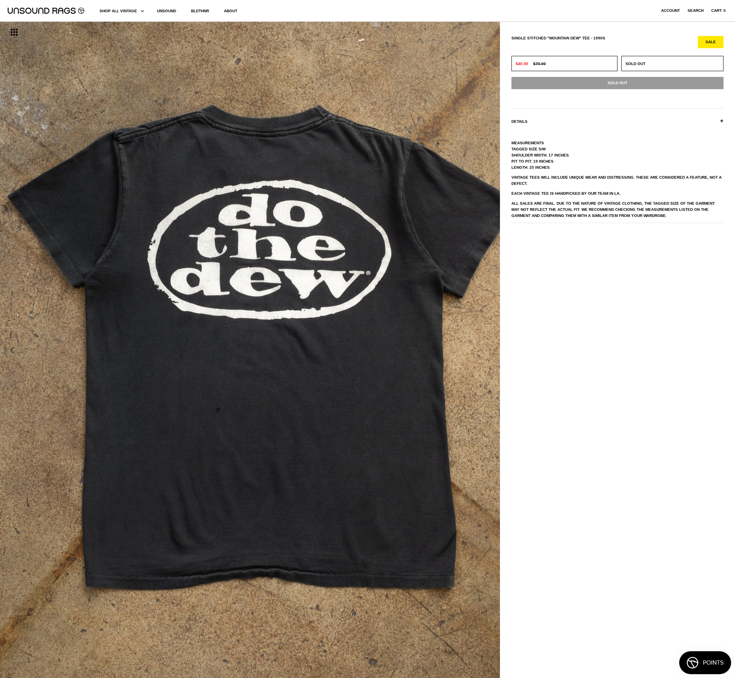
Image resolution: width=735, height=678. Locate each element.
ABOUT (230, 11)
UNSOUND (166, 11)
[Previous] (12, 350)
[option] (125, 350)
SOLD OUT (635, 64)
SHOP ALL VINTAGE (118, 11)
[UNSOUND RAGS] (46, 11)
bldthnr (200, 11)
